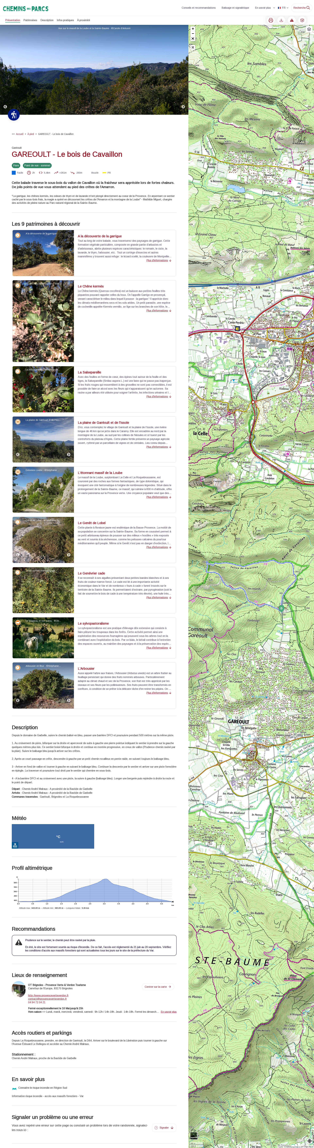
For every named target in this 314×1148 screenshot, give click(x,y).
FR (284, 7)
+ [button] (193, 29)
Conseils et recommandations (199, 7)
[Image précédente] (5, 70)
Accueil (19, 134)
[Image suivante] (183, 70)
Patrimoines (30, 20)
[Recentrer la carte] (192, 47)
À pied (30, 134)
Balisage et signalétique (235, 7)
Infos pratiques (65, 20)
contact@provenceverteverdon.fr (47, 998)
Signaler (164, 1127)
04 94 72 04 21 (36, 1002)
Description (46, 20)
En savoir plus (263, 7)
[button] (192, 38)
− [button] (193, 34)
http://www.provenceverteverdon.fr (48, 995)
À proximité (83, 20)
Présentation (12, 20)
